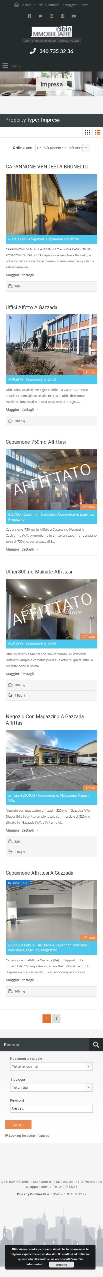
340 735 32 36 (56, 51)
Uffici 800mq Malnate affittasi (39, 572)
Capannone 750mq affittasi (36, 442)
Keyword (17, 1100)
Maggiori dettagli (20, 275)
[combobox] (62, 148)
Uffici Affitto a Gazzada (31, 307)
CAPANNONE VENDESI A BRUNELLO (47, 167)
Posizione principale (26, 1059)
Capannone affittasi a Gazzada (39, 873)
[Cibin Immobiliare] (51, 32)
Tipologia (17, 1079)
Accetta (61, 1264)
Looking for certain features (28, 1135)
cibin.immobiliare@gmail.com (63, 4)
